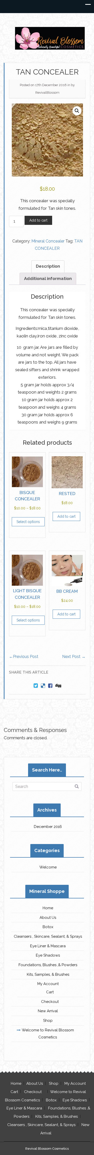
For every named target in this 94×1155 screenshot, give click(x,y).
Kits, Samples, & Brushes (48, 974)
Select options (28, 522)
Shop (48, 1020)
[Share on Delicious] (43, 686)
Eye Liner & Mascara (48, 946)
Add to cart (38, 220)
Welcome (48, 867)
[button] (76, 110)
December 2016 (48, 826)
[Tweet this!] (36, 686)
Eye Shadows (48, 955)
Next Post (73, 656)
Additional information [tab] (48, 278)
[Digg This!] (58, 686)
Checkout (50, 1001)
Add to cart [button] (66, 516)
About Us (48, 917)
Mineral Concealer (47, 241)
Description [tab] (48, 266)
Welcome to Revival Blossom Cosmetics (48, 1033)
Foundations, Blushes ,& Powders (48, 965)
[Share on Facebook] (50, 686)
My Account (48, 984)
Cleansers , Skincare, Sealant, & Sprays (48, 936)
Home (48, 908)
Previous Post (23, 656)
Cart (50, 992)
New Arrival (48, 1011)
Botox (48, 927)
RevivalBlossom (47, 92)
